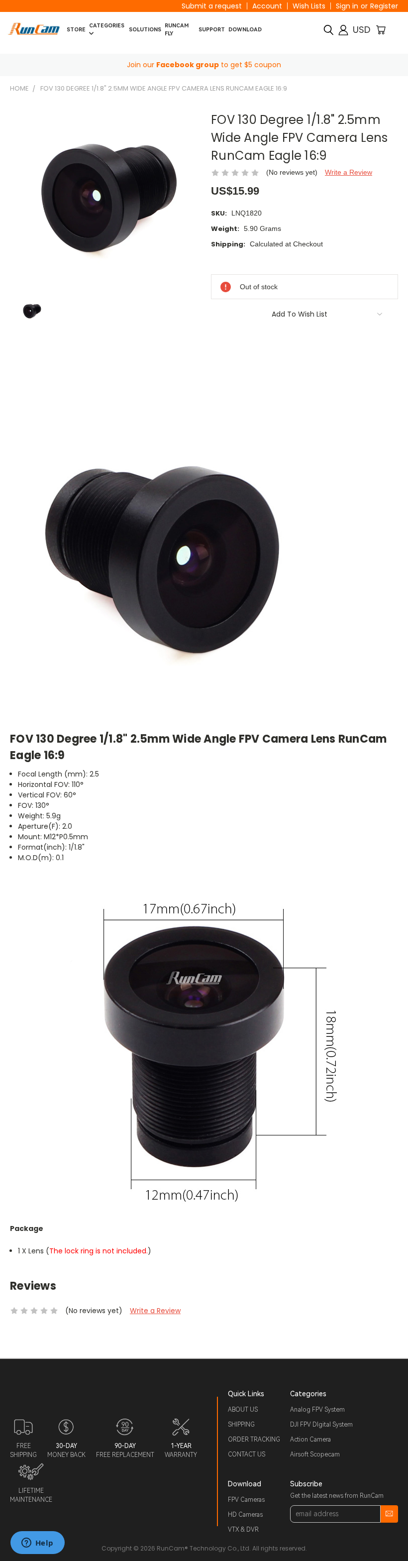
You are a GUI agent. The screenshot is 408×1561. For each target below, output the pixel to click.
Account (267, 5)
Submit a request (212, 5)
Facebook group (187, 65)
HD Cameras (245, 1514)
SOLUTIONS (145, 29)
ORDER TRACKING (254, 1439)
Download (245, 29)
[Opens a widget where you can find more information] (37, 1543)
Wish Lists (309, 5)
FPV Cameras (246, 1499)
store (76, 29)
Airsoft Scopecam (315, 1454)
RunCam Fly (177, 29)
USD (361, 29)
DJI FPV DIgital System (321, 1424)
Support (212, 29)
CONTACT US (246, 1454)
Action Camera (310, 1439)
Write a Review (348, 172)
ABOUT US (243, 1409)
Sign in (347, 5)
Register (384, 5)
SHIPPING (241, 1424)
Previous (393, 1530)
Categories (106, 25)
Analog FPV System (317, 1409)
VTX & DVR (243, 1529)
